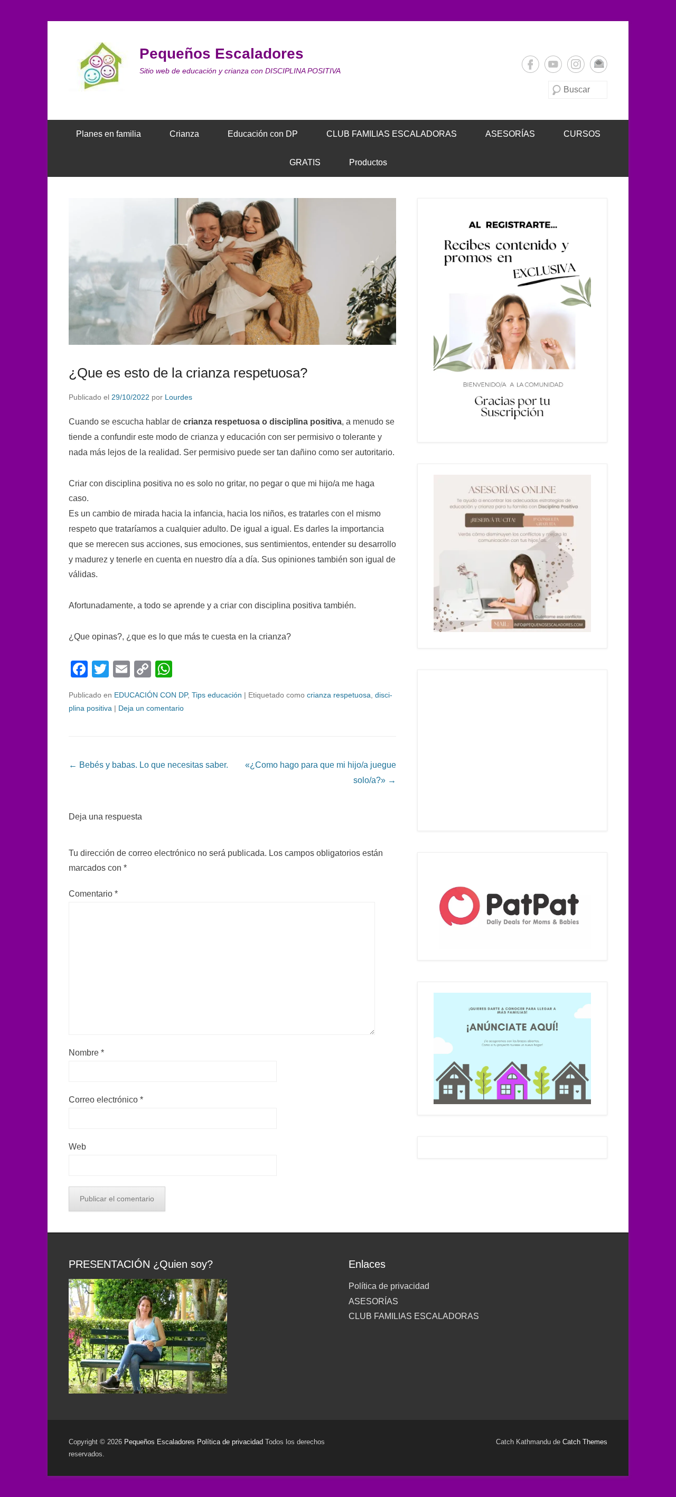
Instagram (576, 64)
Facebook (530, 64)
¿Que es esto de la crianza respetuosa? (188, 373)
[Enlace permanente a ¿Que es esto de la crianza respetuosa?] (232, 271)
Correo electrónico (598, 64)
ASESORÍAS (510, 133)
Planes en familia (108, 133)
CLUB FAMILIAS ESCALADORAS (391, 133)
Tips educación (217, 695)
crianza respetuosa (339, 695)
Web (77, 1146)
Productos (368, 162)
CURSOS (582, 133)
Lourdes (178, 397)
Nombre (86, 1052)
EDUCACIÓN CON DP (150, 695)
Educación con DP (263, 133)
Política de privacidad (389, 1286)
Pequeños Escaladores (221, 53)
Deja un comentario (151, 708)
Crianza (184, 133)
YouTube (553, 64)
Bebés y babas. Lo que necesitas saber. (148, 764)
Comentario (93, 893)
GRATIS (305, 162)
